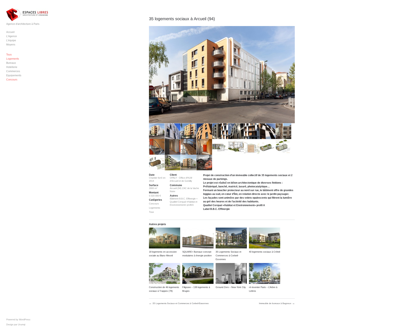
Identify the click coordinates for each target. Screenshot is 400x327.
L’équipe (11, 40)
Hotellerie (11, 67)
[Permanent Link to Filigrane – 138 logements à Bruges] (198, 274)
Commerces (13, 71)
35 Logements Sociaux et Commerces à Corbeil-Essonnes (228, 256)
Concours (11, 79)
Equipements (13, 75)
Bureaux (11, 62)
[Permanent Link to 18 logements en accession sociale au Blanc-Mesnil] (164, 238)
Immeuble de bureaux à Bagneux (275, 303)
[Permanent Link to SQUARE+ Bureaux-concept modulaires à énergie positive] (198, 238)
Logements (12, 58)
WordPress (24, 319)
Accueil (10, 32)
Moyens (10, 44)
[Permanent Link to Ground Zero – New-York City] (231, 274)
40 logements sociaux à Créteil (264, 252)
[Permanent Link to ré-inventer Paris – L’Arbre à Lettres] (264, 274)
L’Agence (11, 36)
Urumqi (21, 324)
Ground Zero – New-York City (231, 287)
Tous (9, 54)
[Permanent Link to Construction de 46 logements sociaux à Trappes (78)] (164, 274)
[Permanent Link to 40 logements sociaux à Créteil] (264, 238)
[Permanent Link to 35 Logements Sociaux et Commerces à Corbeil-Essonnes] (231, 238)
